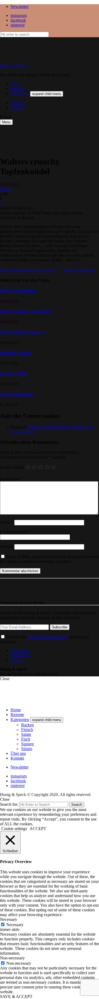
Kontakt (17, 108)
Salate (26, 734)
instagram (19, 15)
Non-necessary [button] (12, 958)
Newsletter (20, 6)
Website (6, 546)
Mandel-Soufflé (13, 373)
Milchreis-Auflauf (16, 353)
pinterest (18, 25)
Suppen (27, 744)
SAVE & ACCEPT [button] (16, 996)
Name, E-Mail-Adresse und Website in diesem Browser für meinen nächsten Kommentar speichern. (49, 559)
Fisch (25, 739)
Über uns (18, 103)
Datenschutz (21, 655)
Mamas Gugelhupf (16, 394)
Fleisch (27, 729)
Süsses (5, 189)
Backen (27, 725)
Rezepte (17, 88)
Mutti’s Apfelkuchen (18, 290)
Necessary (14, 924)
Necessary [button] (8, 919)
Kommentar (11, 479)
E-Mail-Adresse (15, 532)
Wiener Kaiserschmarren (22, 332)
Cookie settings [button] (14, 828)
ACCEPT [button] (38, 828)
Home (16, 84)
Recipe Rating (12, 467)
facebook (18, 20)
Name (6, 522)
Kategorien (20, 93)
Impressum (20, 650)
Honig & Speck (13, 66)
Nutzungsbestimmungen (48, 637)
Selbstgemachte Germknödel (25, 311)
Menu (6, 122)
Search (76, 805)
